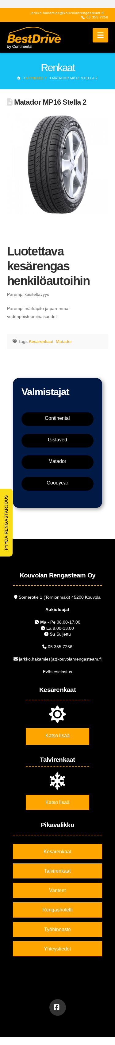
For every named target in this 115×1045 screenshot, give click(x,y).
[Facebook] (57, 1007)
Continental (57, 418)
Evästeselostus (57, 671)
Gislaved (57, 439)
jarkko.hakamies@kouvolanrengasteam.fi (67, 13)
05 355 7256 (97, 17)
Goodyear (57, 482)
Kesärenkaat (41, 341)
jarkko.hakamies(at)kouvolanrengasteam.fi (60, 659)
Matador (64, 341)
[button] (100, 35)
